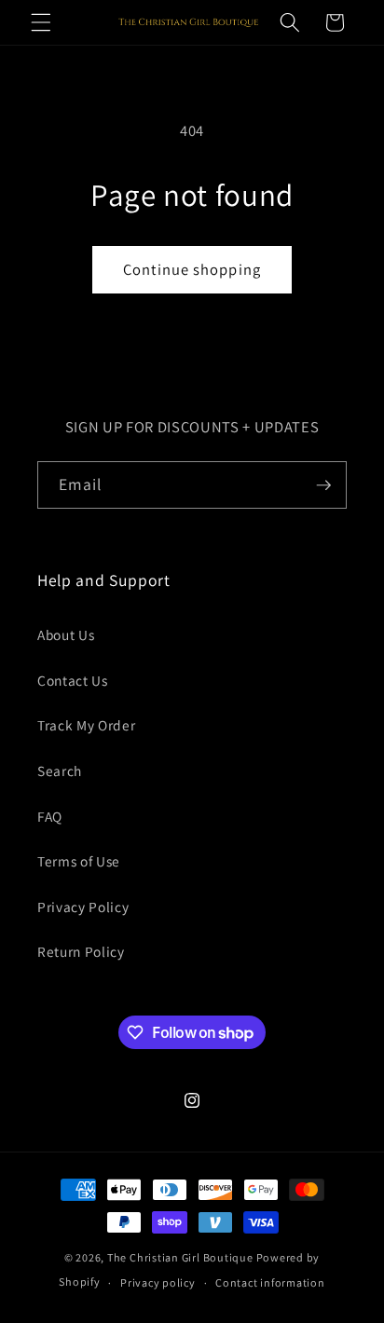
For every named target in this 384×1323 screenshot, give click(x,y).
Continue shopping (192, 269)
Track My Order (86, 725)
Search (59, 770)
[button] (41, 22)
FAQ (49, 816)
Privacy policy (158, 1282)
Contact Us (72, 680)
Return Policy (81, 951)
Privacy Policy (83, 906)
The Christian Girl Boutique (180, 1257)
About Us (65, 634)
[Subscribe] (323, 485)
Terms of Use (78, 861)
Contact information (270, 1282)
